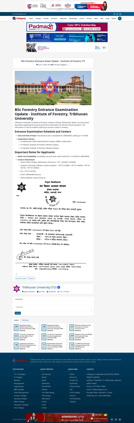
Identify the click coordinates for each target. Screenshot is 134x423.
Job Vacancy (46, 374)
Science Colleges (20, 395)
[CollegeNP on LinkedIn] (120, 14)
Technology (46, 395)
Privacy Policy (75, 386)
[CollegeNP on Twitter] (117, 14)
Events (82, 18)
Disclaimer (74, 383)
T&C (71, 389)
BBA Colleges (19, 389)
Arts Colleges (19, 408)
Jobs (101, 18)
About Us (73, 377)
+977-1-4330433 (64, 291)
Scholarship (46, 386)
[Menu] (68, 65)
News (96, 18)
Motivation (46, 399)
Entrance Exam (21, 278)
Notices (31, 278)
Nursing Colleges (20, 399)
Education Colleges (21, 405)
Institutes (54, 18)
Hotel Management (21, 392)
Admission (63, 18)
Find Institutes (75, 399)
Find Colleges (75, 392)
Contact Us (74, 380)
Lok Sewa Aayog (48, 392)
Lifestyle (73, 402)
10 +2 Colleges (19, 374)
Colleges (38, 18)
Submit (18, 313)
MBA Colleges (19, 402)
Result (114, 18)
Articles (89, 18)
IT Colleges (18, 377)
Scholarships (73, 18)
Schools (46, 18)
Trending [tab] (25, 320)
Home (31, 18)
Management (19, 383)
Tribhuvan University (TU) (39, 287)
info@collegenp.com (20, 14)
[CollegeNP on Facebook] (114, 14)
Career (44, 402)
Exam (107, 18)
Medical (17, 380)
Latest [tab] (16, 320)
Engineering (18, 386)
